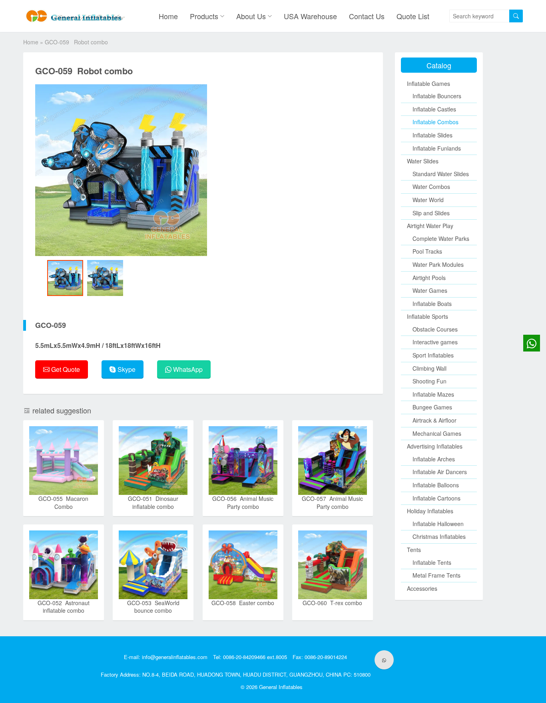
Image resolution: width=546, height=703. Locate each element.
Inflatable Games (428, 83)
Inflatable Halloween (438, 524)
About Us (251, 16)
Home (168, 16)
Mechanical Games (436, 433)
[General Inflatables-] (77, 16)
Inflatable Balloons (435, 485)
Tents (414, 550)
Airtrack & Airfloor (434, 420)
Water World (428, 200)
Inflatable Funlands (436, 148)
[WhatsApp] (384, 659)
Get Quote (65, 369)
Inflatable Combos (435, 122)
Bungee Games (432, 407)
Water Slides (422, 161)
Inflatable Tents (431, 562)
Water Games (429, 290)
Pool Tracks (427, 251)
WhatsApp (187, 369)
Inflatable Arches (433, 459)
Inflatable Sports (427, 316)
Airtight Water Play (430, 226)
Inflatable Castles (434, 109)
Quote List (413, 16)
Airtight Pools (429, 278)
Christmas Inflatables (439, 536)
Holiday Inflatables (430, 511)
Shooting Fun (429, 381)
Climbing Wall (429, 368)
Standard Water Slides (440, 174)
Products (204, 16)
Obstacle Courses (435, 329)
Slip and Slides (431, 213)
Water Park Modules (438, 264)
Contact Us (367, 16)
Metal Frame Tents (436, 575)
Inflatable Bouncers (436, 96)
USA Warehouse (310, 16)
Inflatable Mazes (433, 394)
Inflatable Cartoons (436, 498)
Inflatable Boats (432, 304)
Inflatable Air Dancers (439, 472)
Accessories (422, 588)
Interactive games (435, 342)
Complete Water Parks (440, 238)
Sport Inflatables (433, 355)
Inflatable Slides (432, 135)
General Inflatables (281, 687)
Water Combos (431, 187)
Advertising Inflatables (434, 446)
